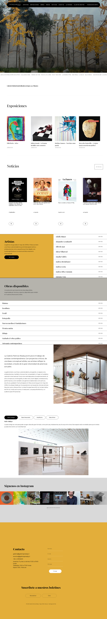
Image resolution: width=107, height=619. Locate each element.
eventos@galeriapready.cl (21, 556)
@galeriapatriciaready (53, 507)
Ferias (48, 4)
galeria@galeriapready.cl (21, 554)
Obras (42, 4)
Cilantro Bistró (79, 4)
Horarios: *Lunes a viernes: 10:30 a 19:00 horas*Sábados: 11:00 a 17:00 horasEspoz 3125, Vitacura (25, 564)
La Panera (69, 4)
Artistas (26, 4)
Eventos (61, 4)
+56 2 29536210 (18, 559)
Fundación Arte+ (92, 4)
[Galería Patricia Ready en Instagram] (53, 498)
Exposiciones (34, 4)
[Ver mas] (15, 5)
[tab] (11, 417)
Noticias (54, 4)
